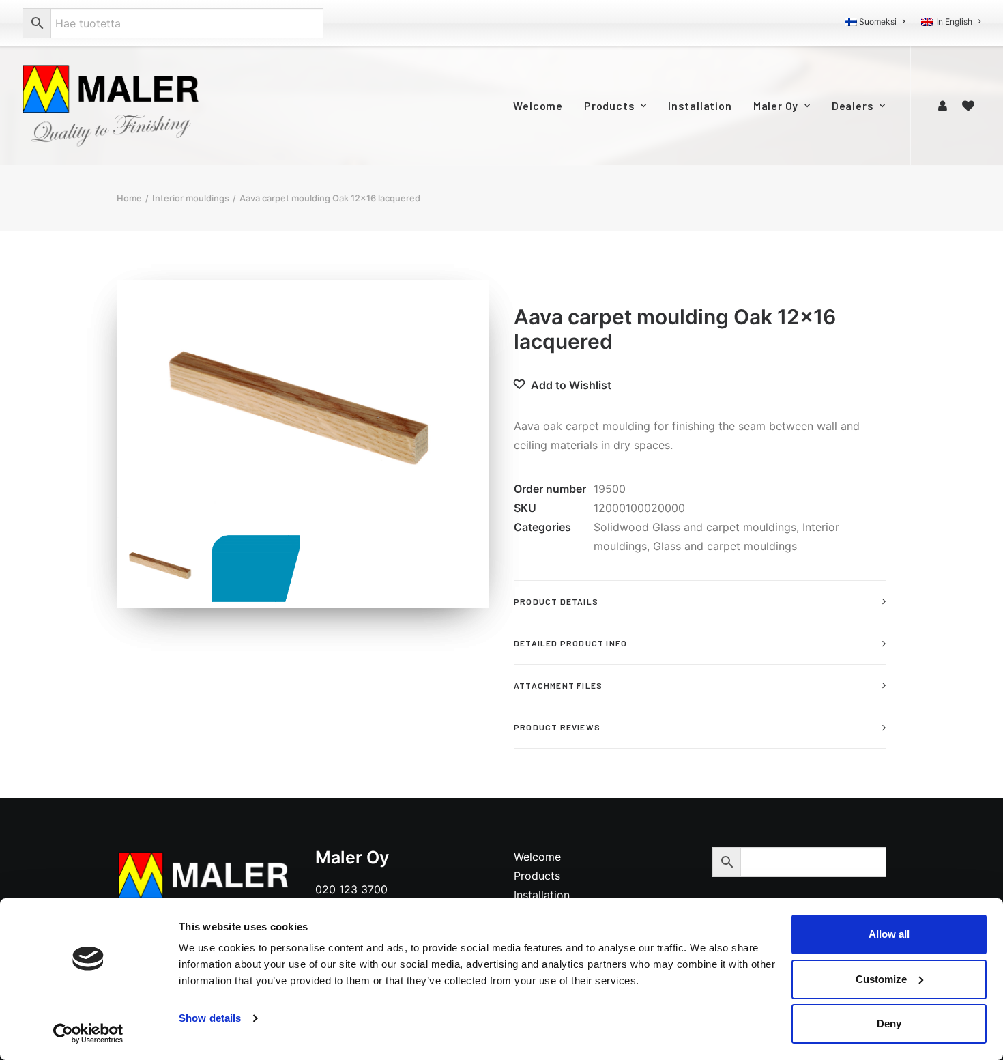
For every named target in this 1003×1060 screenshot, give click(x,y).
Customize (881, 979)
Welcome (538, 105)
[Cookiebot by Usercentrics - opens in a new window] (88, 1033)
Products (609, 105)
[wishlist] (968, 105)
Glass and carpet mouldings (725, 546)
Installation (700, 105)
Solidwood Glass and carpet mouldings (695, 527)
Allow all (889, 934)
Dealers (853, 105)
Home (129, 197)
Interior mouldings (190, 197)
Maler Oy (775, 105)
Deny (889, 1023)
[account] (944, 105)
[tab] (700, 601)
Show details (210, 1018)
